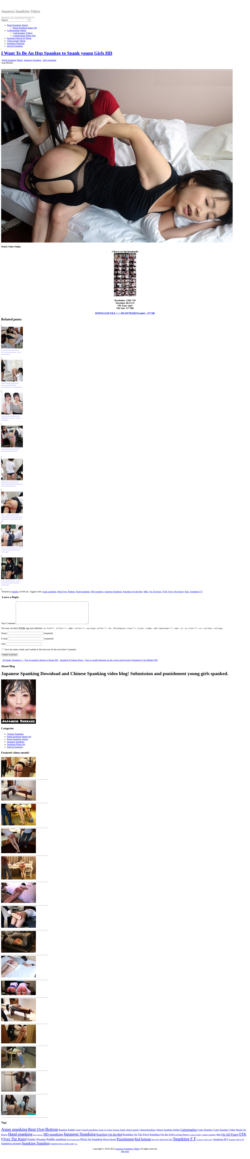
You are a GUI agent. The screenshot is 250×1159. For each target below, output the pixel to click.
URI (3, 644)
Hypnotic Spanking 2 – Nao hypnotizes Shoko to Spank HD (30, 660)
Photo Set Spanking (91, 1139)
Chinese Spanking (15, 734)
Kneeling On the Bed (133, 591)
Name (4, 633)
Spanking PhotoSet (15, 43)
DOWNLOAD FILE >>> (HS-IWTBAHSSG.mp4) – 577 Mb (125, 313)
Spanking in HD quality (205, 1139)
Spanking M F (220, 1139)
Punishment (125, 1139)
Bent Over (62, 591)
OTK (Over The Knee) (173, 591)
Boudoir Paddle (67, 1129)
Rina (187, 591)
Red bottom (143, 1139)
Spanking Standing (36, 1143)
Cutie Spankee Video (224, 1129)
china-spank (132, 1130)
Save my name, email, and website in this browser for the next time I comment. (41, 649)
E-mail (4, 638)
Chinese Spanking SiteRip (168, 1130)
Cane (78, 1130)
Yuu (76, 1144)
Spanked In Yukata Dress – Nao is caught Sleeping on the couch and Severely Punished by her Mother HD (108, 660)
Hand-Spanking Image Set (25, 28)
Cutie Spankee (205, 1129)
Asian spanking (49, 591)
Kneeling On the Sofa (162, 1134)
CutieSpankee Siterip (16, 30)
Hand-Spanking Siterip (17, 25)
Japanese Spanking (32, 60)
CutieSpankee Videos (22, 33)
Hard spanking (38, 1135)
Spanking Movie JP (236, 1139)
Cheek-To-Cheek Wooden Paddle (111, 1130)
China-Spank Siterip (16, 41)
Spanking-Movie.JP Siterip (19, 38)
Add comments (49, 60)
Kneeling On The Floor (136, 1134)
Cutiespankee (188, 1129)
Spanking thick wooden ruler (62, 1144)
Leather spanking (209, 1135)
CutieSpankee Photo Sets (24, 35)
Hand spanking (83, 591)
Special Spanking (15, 46)
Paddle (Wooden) (37, 1139)
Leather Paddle (195, 1135)
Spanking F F (196, 591)
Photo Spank (109, 1139)
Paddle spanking (56, 1139)
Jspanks (14, 591)
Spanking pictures (11, 1143)
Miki (146, 591)
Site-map (125, 1151)
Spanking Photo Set (16, 744)
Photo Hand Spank (73, 1140)
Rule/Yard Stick (166, 1139)
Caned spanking (89, 1130)
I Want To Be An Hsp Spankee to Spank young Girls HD (56, 53)
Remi (153, 1140)
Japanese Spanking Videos (20, 11)
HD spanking (97, 591)
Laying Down (181, 1134)
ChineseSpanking (147, 1130)
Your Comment (8, 623)
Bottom (71, 591)
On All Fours (155, 591)
